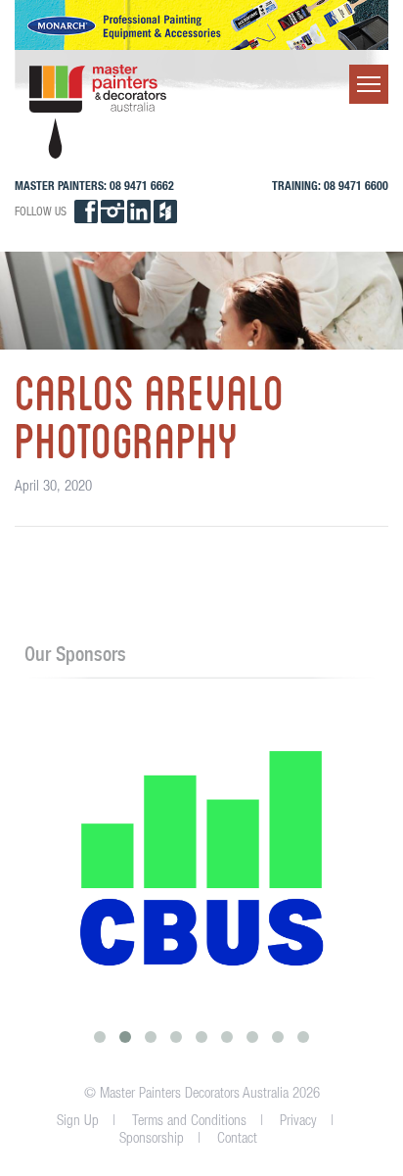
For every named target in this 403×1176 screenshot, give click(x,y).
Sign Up (78, 1119)
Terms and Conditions (189, 1119)
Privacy (298, 1119)
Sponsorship (151, 1137)
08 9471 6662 (142, 185)
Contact (237, 1137)
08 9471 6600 (356, 185)
